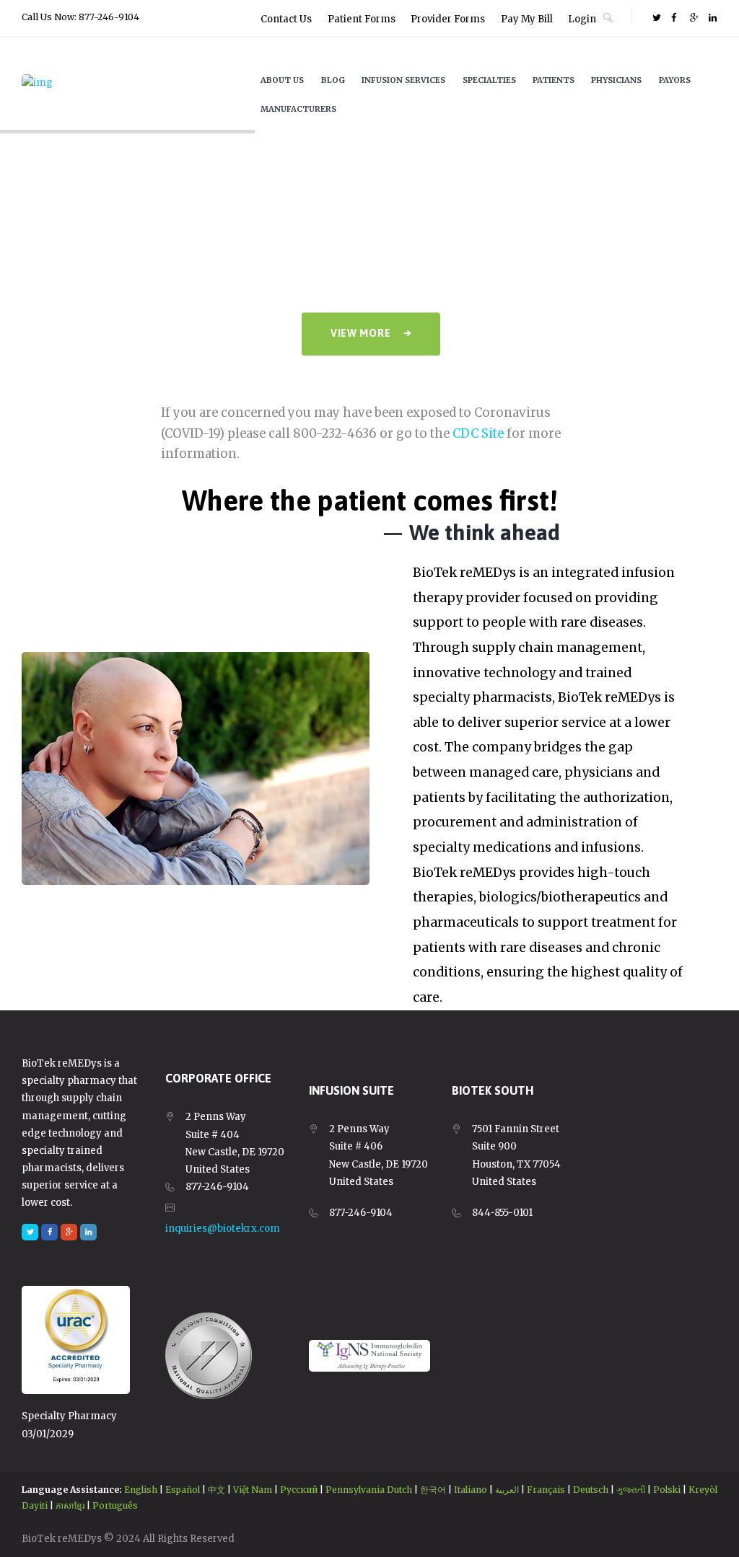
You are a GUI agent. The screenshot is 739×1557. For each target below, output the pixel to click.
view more (360, 333)
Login (582, 19)
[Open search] (608, 17)
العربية (507, 1489)
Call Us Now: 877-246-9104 (80, 17)
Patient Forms (361, 19)
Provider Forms (448, 19)
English (140, 1489)
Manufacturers (298, 109)
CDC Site (478, 433)
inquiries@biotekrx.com (222, 1228)
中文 (216, 1489)
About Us (282, 80)
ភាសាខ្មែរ (70, 1505)
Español (182, 1489)
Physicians (616, 80)
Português (115, 1505)
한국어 (433, 1489)
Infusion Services (403, 80)
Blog (333, 80)
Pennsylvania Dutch (368, 1489)
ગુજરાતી (630, 1489)
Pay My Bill (527, 19)
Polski (667, 1489)
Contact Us (286, 19)
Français (546, 1489)
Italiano (470, 1489)
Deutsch (590, 1489)
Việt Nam (252, 1489)
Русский (299, 1489)
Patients (553, 80)
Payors (675, 80)
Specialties (489, 80)
